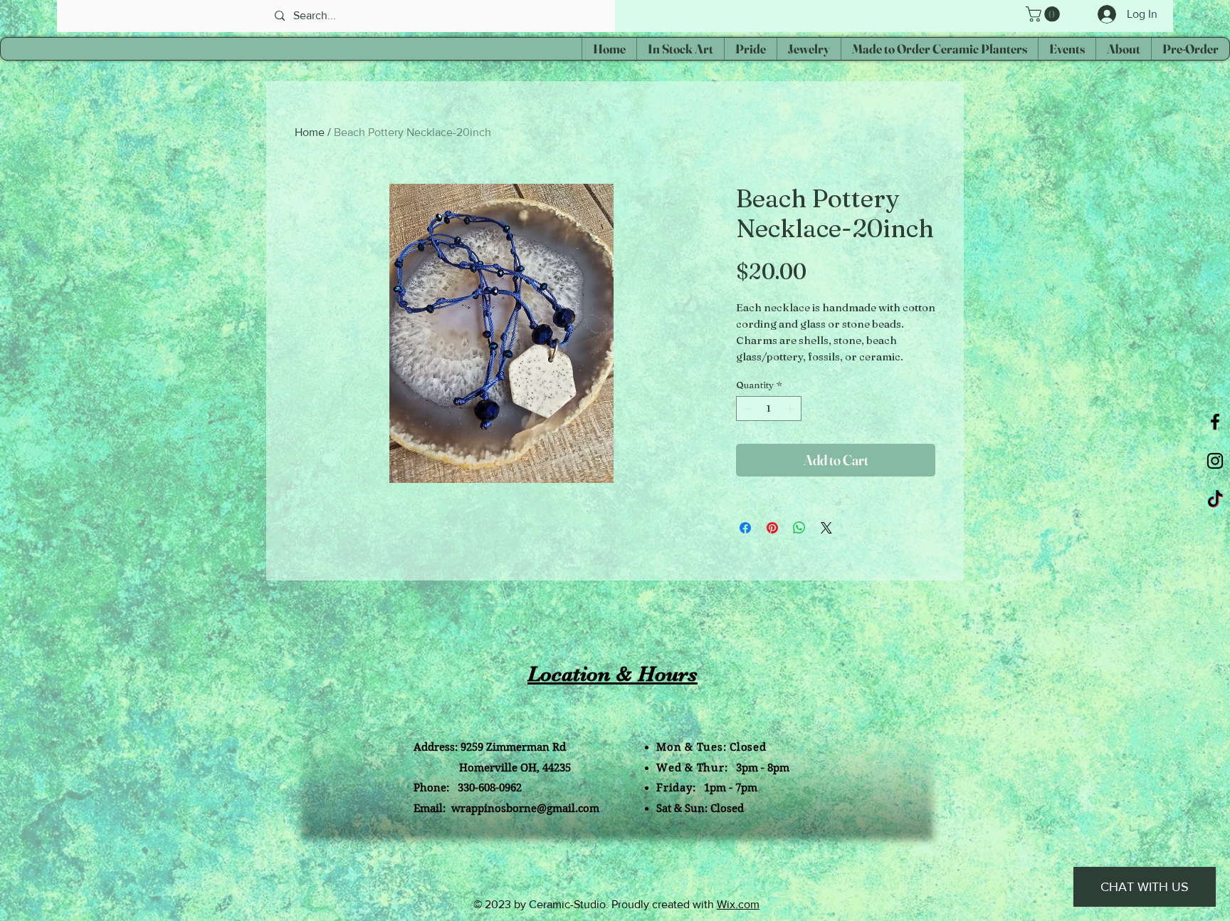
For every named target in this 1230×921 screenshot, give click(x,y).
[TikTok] (1215, 500)
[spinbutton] (769, 409)
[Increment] (791, 409)
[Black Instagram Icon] (1215, 461)
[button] (1044, 14)
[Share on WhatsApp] (799, 527)
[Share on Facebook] (745, 527)
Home (310, 132)
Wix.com (738, 904)
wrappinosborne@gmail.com (525, 808)
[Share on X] (826, 527)
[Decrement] (746, 409)
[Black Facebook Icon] (1215, 421)
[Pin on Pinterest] (772, 527)
